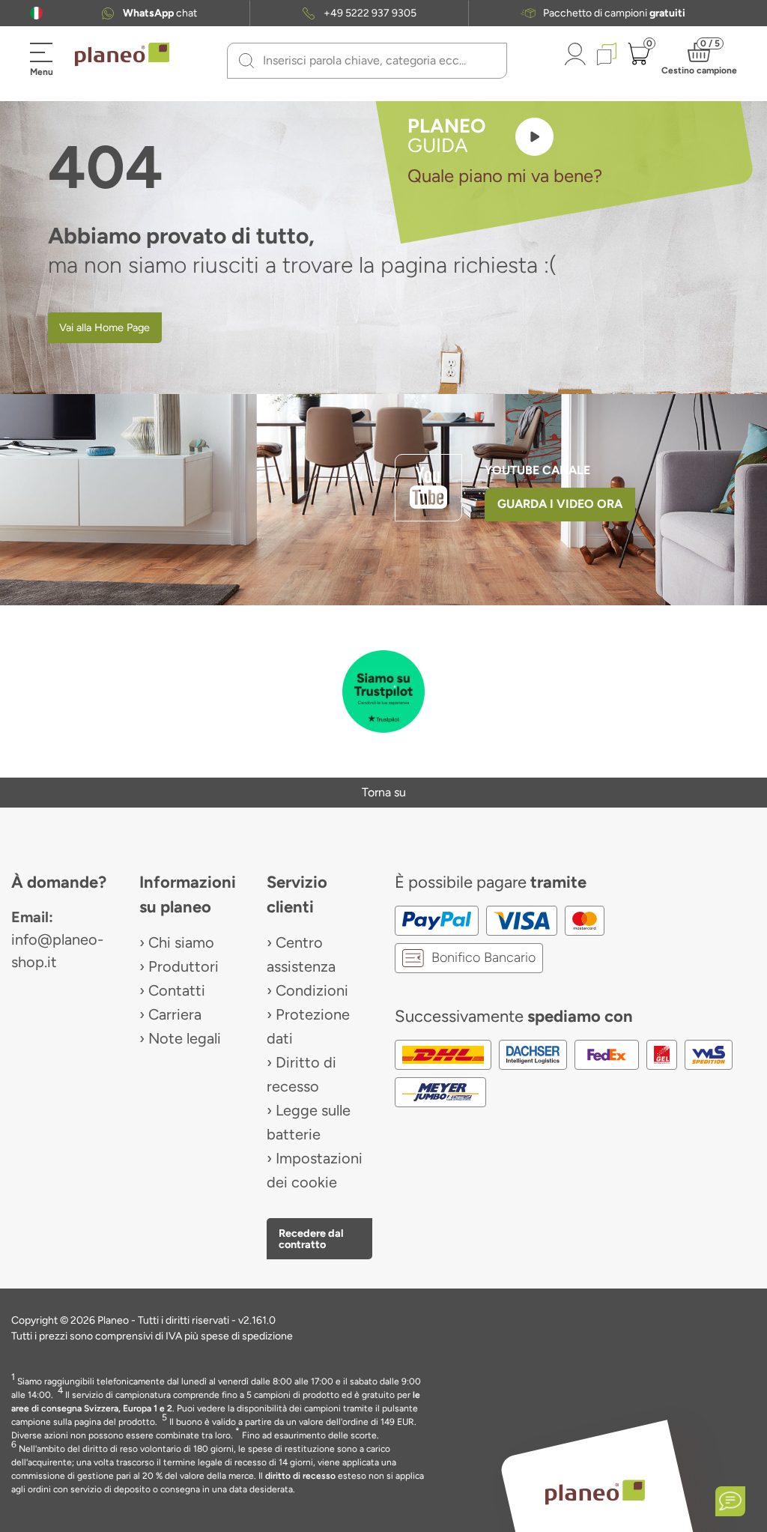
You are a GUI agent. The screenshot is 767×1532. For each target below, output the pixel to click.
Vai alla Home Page (104, 327)
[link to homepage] (122, 55)
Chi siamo (181, 942)
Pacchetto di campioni (614, 13)
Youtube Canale (539, 470)
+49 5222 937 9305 (370, 13)
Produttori (183, 966)
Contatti (176, 990)
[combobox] (376, 61)
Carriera (174, 1014)
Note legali (184, 1038)
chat (160, 13)
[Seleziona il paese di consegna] (36, 13)
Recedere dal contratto (311, 1238)
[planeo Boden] (595, 1492)
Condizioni (312, 990)
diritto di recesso (300, 1476)
